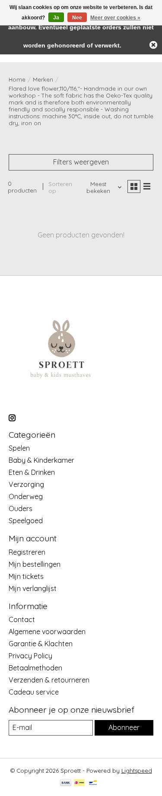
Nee (77, 18)
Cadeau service (34, 692)
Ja (56, 18)
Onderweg (26, 496)
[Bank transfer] (65, 783)
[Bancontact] (93, 783)
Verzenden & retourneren (49, 680)
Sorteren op (60, 187)
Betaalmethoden (35, 667)
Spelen (19, 448)
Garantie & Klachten (41, 643)
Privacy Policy (30, 655)
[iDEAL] (79, 783)
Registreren (27, 552)
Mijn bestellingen (34, 564)
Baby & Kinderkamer (41, 460)
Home (17, 79)
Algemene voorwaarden (47, 631)
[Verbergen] (153, 45)
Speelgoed (26, 520)
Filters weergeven (81, 162)
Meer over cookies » (115, 18)
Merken (43, 79)
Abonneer (124, 727)
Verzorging (26, 484)
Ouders (20, 508)
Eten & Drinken (32, 472)
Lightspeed (136, 770)
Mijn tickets (26, 576)
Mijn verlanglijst (33, 588)
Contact (22, 619)
